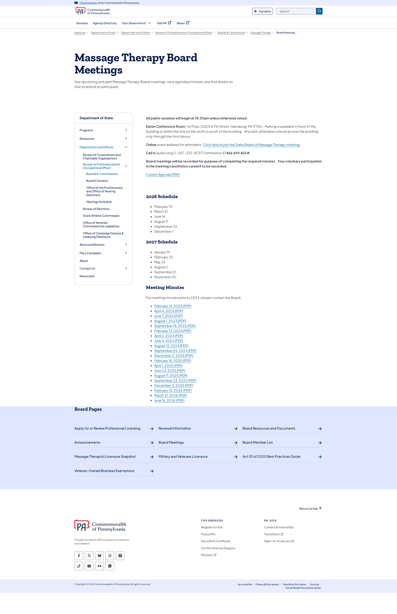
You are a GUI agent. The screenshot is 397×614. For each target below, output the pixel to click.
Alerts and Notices (92, 244)
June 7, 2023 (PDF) (168, 316)
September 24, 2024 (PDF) (175, 350)
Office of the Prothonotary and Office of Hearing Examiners (104, 191)
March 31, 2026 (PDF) (170, 395)
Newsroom (87, 276)
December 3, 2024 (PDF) (173, 355)
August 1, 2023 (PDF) (170, 321)
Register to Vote (212, 527)
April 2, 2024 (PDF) (168, 335)
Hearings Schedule (99, 201)
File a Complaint (90, 253)
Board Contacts (97, 180)
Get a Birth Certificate (215, 541)
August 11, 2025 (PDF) (171, 375)
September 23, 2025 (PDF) (175, 380)
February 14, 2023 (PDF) (172, 306)
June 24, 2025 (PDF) (169, 370)
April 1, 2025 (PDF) (168, 365)
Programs (86, 130)
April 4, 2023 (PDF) (168, 311)
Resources (87, 138)
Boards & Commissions (102, 174)
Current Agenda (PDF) (163, 174)
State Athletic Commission (101, 215)
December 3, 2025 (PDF (173, 385)
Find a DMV (208, 534)
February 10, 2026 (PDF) (173, 390)
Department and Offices (96, 147)
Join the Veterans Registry (218, 548)
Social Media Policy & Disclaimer (303, 587)
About (84, 260)
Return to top (308, 508)
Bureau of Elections (96, 209)
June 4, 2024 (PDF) (168, 340)
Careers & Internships (278, 527)
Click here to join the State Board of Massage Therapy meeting (251, 144)
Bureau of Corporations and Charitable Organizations (102, 156)
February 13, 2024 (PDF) (172, 331)
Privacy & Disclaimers (267, 584)
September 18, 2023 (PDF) (175, 326)
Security (314, 584)
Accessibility (245, 584)
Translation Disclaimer (294, 584)
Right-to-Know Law (277, 541)
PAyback (207, 555)
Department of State (96, 118)
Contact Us (87, 268)
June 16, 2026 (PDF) (169, 400)
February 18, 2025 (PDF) (172, 360)
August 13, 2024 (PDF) (171, 345)
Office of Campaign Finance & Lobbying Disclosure (103, 235)
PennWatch (272, 534)
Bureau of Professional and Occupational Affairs (101, 166)
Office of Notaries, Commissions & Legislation (101, 224)
